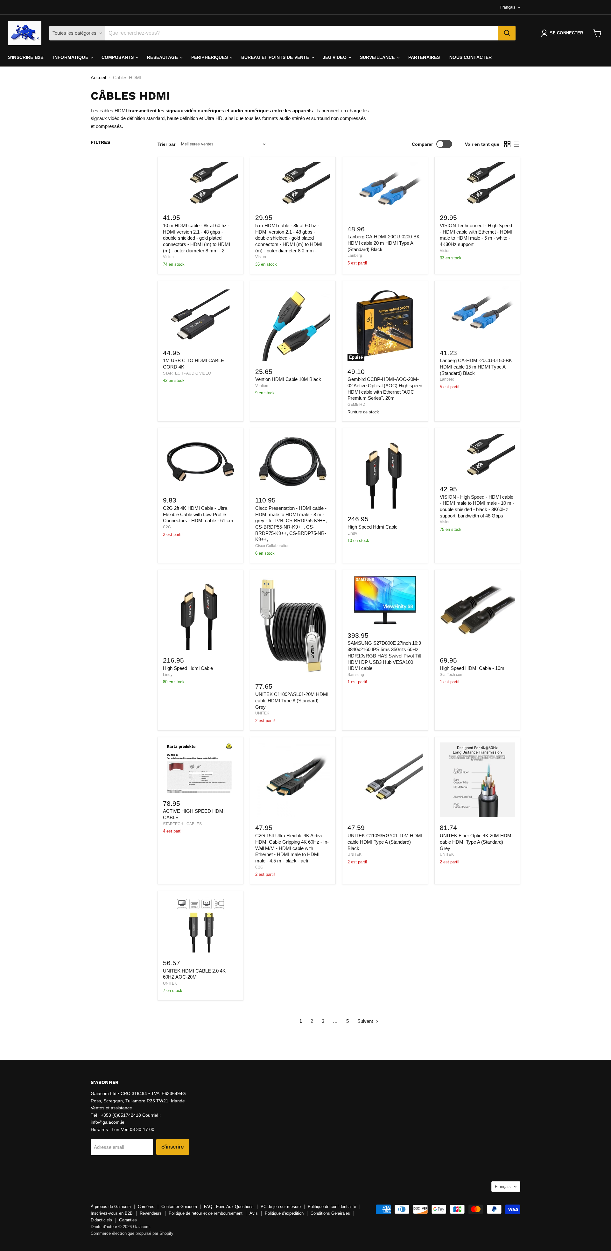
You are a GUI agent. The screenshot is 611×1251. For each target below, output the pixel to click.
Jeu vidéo (335, 57)
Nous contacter (470, 57)
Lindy (352, 533)
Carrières (146, 1206)
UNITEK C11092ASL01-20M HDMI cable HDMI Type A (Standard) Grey (291, 700)
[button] (563, 33)
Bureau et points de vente (276, 57)
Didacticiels (101, 1220)
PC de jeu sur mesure (281, 1206)
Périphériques (210, 57)
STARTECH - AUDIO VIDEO (187, 373)
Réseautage (163, 57)
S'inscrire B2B (26, 57)
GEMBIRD (356, 404)
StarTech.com (451, 674)
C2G (167, 527)
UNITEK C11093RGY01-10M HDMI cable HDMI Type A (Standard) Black (385, 842)
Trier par (166, 144)
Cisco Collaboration (272, 546)
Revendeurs (151, 1213)
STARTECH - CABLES (182, 824)
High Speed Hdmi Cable (372, 527)
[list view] (516, 144)
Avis (253, 1213)
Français (507, 7)
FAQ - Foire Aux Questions (229, 1206)
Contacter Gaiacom (179, 1206)
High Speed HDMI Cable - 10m (472, 668)
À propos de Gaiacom (111, 1206)
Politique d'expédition (284, 1213)
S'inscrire (172, 1146)
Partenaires (424, 57)
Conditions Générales (330, 1213)
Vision (168, 257)
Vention (261, 385)
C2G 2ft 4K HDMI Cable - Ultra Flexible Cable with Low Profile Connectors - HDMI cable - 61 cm (198, 514)
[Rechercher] (507, 33)
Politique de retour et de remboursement (205, 1213)
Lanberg (355, 255)
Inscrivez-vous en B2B (112, 1213)
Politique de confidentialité (332, 1206)
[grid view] (507, 144)
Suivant (365, 1021)
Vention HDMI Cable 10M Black (288, 379)
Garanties (128, 1220)
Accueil (98, 77)
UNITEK (262, 713)
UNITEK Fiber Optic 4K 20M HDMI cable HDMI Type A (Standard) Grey (476, 842)
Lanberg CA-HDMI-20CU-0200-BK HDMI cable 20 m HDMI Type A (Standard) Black (384, 243)
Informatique (71, 57)
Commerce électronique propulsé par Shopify (132, 1233)
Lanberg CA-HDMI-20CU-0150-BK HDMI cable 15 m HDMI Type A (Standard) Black (476, 367)
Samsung (356, 674)
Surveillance (378, 57)
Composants (118, 57)
